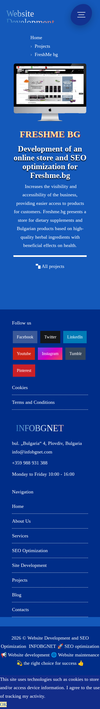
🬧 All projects (50, 266)
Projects (42, 46)
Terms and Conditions (33, 402)
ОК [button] (3, 704)
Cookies (20, 387)
